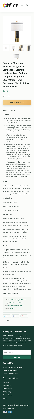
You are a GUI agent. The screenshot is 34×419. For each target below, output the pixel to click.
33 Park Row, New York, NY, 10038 (13, 367)
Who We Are (6, 382)
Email (7, 320)
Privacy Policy (7, 392)
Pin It (25, 316)
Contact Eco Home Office (10, 373)
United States (19, 302)
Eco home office (12, 405)
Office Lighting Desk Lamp (15, 305)
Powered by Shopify (8, 408)
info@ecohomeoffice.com (10, 370)
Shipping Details (7, 388)
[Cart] (27, 5)
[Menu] (22, 5)
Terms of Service (7, 395)
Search (5, 398)
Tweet (7, 316)
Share (16, 316)
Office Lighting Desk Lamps (18, 300)
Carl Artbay (6, 91)
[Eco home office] (10, 6)
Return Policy (7, 385)
